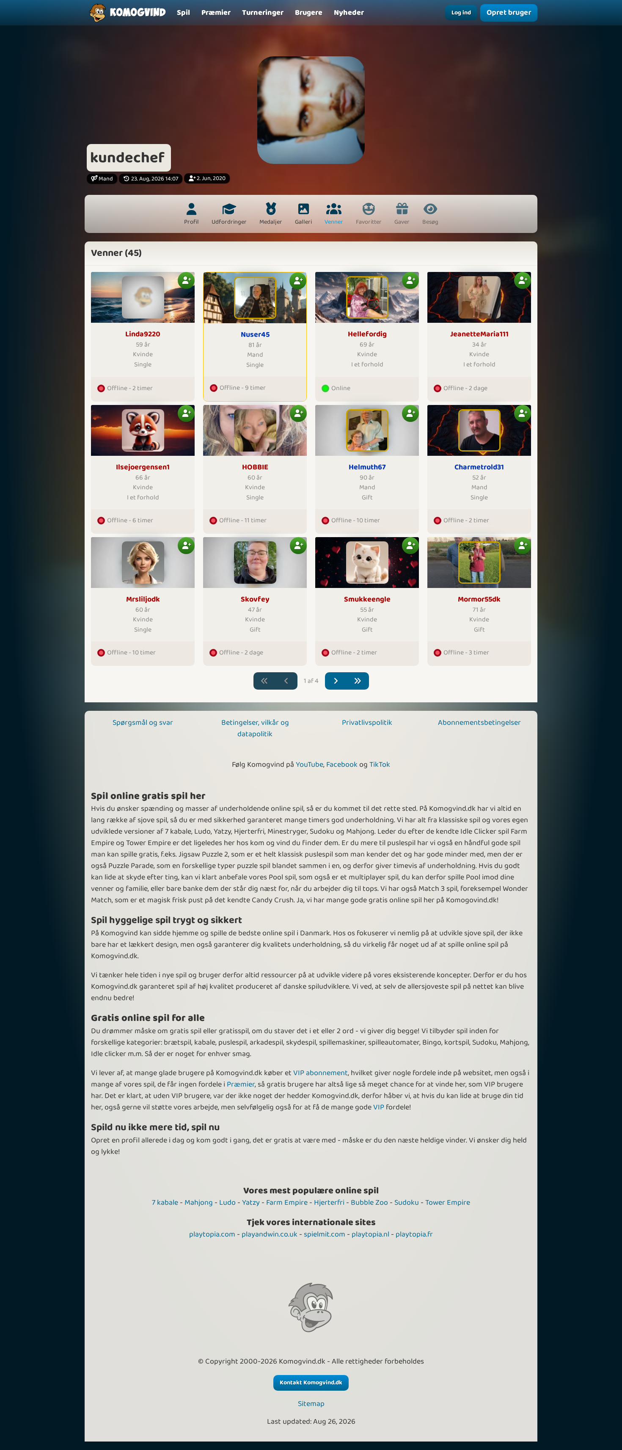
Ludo (227, 1203)
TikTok (379, 765)
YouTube (309, 765)
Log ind (461, 13)
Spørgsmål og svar (143, 723)
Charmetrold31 (479, 467)
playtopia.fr (414, 1234)
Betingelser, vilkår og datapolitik (255, 728)
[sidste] (358, 681)
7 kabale (165, 1203)
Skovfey (255, 599)
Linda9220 (142, 334)
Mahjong (198, 1203)
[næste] (336, 681)
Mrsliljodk (143, 599)
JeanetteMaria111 (479, 334)
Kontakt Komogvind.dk (311, 1383)
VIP (378, 1107)
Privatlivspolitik (367, 723)
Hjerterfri (329, 1203)
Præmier (241, 1084)
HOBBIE (255, 467)
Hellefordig (367, 334)
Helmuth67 (367, 467)
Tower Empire (447, 1203)
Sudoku (406, 1203)
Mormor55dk (479, 599)
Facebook (342, 765)
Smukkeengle (367, 599)
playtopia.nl (370, 1234)
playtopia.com (212, 1234)
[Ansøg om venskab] (186, 280)
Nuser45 (255, 335)
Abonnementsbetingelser (479, 723)
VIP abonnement (320, 1073)
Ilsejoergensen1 (143, 467)
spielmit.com (324, 1234)
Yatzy (251, 1203)
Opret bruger (509, 13)
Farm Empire (287, 1203)
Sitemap (311, 1404)
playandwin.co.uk (269, 1234)
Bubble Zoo (369, 1203)
